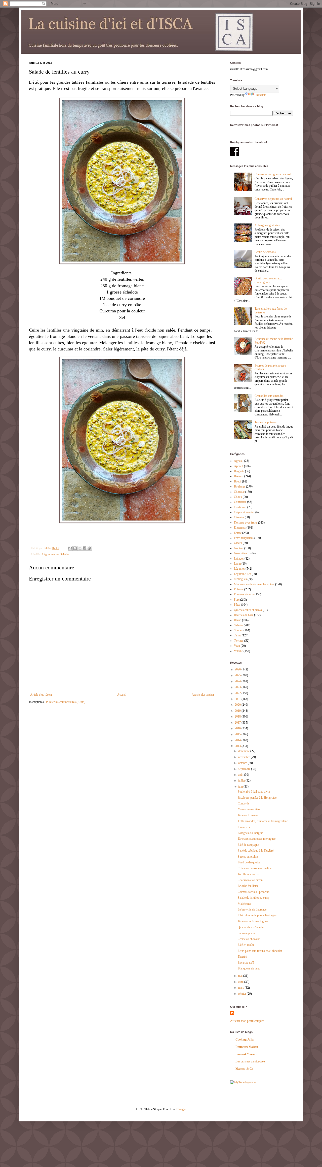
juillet (242, 780)
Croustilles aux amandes (269, 396)
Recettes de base (243, 615)
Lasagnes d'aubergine (250, 833)
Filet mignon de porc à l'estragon (257, 915)
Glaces (238, 543)
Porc (236, 599)
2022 (238, 693)
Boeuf (237, 481)
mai (240, 976)
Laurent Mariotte (246, 1054)
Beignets (239, 471)
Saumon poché (246, 933)
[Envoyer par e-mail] (70, 548)
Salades (64, 554)
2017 (238, 722)
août (241, 774)
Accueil (121, 694)
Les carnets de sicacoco (250, 1061)
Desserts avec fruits (245, 522)
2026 (238, 669)
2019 (238, 710)
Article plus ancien (203, 694)
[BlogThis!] (74, 548)
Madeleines (244, 903)
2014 (238, 740)
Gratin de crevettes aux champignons (268, 280)
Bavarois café (246, 962)
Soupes (238, 630)
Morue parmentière (249, 809)
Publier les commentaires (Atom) (65, 702)
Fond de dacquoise (249, 862)
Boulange (239, 486)
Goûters (239, 548)
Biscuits (239, 476)
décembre (244, 751)
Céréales (239, 517)
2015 (238, 734)
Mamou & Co (244, 1069)
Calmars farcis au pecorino (253, 892)
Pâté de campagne (248, 845)
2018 (238, 716)
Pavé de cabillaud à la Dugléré (255, 850)
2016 (238, 728)
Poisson (239, 589)
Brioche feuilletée (248, 886)
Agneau (238, 461)
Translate (260, 95)
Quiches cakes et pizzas (248, 610)
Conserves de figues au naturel (273, 174)
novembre (244, 757)
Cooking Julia (244, 1039)
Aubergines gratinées (267, 225)
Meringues (240, 579)
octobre (243, 763)
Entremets (240, 527)
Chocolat (239, 492)
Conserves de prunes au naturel (273, 199)
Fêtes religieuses (244, 538)
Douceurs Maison (246, 1047)
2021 (238, 699)
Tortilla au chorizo (248, 874)
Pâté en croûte (246, 945)
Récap (237, 620)
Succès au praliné (248, 856)
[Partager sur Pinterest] (89, 548)
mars (241, 987)
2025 (238, 675)
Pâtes (237, 604)
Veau (237, 645)
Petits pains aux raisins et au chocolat (260, 951)
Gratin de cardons (265, 252)
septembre (244, 769)
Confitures (240, 507)
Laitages (239, 558)
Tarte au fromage (248, 815)
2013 (238, 746)
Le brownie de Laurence (252, 909)
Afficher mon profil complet (247, 1021)
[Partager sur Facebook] (84, 548)
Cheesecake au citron (250, 880)
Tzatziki (242, 956)
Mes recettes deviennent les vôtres (254, 584)
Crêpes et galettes (244, 512)
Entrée (238, 533)
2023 (238, 687)
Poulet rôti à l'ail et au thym (254, 791)
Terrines (239, 640)
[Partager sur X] (79, 548)
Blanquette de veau (249, 968)
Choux (238, 497)
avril (241, 982)
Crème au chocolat (249, 939)
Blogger (181, 1109)
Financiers (244, 827)
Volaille (238, 651)
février (242, 993)
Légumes (239, 568)
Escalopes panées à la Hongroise (257, 797)
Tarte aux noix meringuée (253, 921)
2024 (238, 681)
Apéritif (238, 466)
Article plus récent (41, 694)
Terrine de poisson (265, 422)
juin (241, 786)
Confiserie (240, 502)
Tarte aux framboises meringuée (256, 838)
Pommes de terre (244, 594)
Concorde (243, 803)
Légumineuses (50, 554)
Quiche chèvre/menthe (251, 927)
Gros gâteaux (242, 553)
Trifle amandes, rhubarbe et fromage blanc (263, 821)
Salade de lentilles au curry (253, 897)
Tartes (237, 635)
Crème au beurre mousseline (254, 868)
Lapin (237, 563)
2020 (238, 704)
